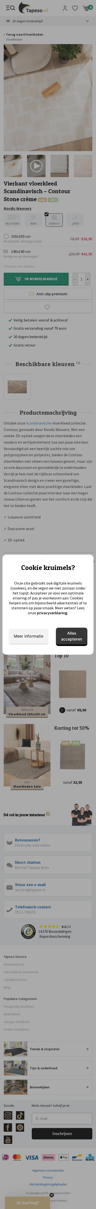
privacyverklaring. (52, 612)
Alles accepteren (71, 636)
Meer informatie (28, 636)
